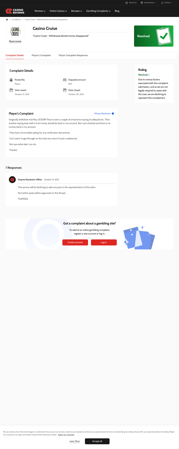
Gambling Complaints (97, 10)
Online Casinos (57, 10)
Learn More (75, 441)
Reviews (39, 10)
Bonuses (75, 10)
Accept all (97, 441)
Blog (117, 10)
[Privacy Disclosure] (112, 113)
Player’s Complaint (41, 55)
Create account (75, 242)
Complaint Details (15, 55)
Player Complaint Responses (73, 55)
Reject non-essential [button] (66, 434)
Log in (104, 242)
